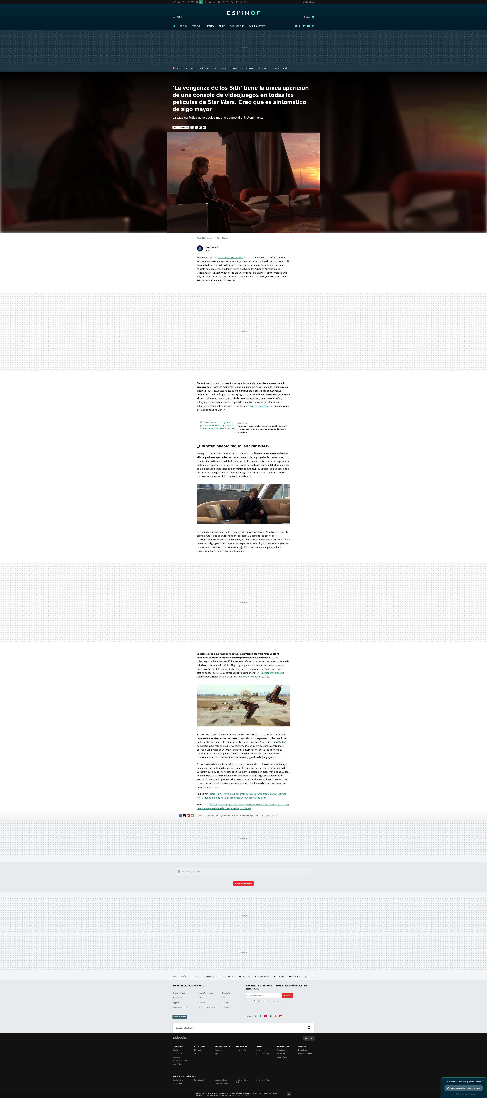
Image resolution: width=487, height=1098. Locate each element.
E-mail (204, 127)
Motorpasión (260, 1050)
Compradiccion (282, 1057)
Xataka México (178, 1080)
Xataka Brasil (177, 1084)
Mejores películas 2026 (213, 976)
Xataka (175, 1050)
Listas (224, 998)
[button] (211, 247)
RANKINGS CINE (237, 26)
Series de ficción (179, 993)
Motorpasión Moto (262, 1053)
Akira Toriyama (263, 68)
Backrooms (204, 68)
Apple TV (176, 1002)
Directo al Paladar (242, 1050)
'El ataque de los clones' (246, 676)
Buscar (309, 1028)
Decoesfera (281, 1053)
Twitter (313, 26)
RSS (275, 1015)
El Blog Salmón (303, 1050)
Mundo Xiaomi (178, 1064)
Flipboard (304, 26)
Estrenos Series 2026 (245, 976)
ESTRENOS (197, 26)
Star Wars (226, 816)
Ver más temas (180, 1017)
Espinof (243, 13)
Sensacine (218, 1050)
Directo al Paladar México (242, 1081)
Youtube (308, 26)
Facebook (299, 26)
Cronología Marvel (294, 976)
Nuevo (307, 16)
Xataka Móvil (177, 1053)
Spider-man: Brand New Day (206, 1008)
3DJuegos (197, 1050)
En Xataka (243, 423)
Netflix (200, 998)
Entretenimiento (212, 816)
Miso (236, 816)
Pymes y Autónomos (305, 1053)
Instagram (295, 26)
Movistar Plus (178, 998)
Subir (307, 1038)
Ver (245, 884)
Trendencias (281, 1050)
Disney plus (226, 993)
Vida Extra (197, 1053)
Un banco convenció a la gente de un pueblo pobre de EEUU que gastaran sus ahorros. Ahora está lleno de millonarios (262, 429)
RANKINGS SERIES (257, 26)
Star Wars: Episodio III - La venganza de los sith (259, 816)
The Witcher (276, 68)
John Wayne (234, 68)
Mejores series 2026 (195, 976)
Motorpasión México (263, 1080)
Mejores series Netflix (262, 976)
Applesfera (176, 1057)
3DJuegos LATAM (199, 1080)
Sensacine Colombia (222, 1084)
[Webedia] (180, 1037)
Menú (179, 16)
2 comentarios (182, 127)
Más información (243, 1095)
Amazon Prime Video (205, 993)
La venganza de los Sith (230, 257)
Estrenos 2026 (229, 976)
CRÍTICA (183, 26)
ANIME (222, 26)
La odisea (201, 1002)
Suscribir (287, 995)
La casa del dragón (180, 1007)
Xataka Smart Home (180, 1061)
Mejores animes (278, 976)
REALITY (210, 26)
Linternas (225, 1007)
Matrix (285, 68)
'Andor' (282, 742)
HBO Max (225, 1002)
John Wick (214, 68)
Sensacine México (221, 1080)
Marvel (224, 68)
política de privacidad (274, 1001)
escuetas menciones (259, 405)
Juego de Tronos (248, 68)
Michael (193, 68)
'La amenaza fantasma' (272, 672)
